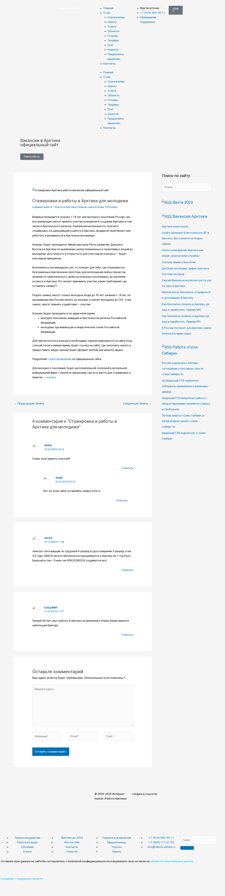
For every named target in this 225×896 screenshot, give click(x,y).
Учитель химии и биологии (179, 262)
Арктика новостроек (175, 226)
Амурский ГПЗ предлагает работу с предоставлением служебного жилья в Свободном (186, 403)
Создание (7, 878)
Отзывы (113, 35)
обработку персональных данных (171, 861)
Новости (113, 49)
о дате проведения (59, 359)
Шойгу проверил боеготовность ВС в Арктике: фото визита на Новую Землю (185, 238)
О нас (106, 12)
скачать (51, 377)
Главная (108, 8)
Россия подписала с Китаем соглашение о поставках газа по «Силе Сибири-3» (183, 368)
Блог (110, 45)
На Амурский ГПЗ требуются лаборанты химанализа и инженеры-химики (185, 386)
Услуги (112, 26)
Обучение (111, 207)
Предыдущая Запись (29, 403)
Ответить (127, 468)
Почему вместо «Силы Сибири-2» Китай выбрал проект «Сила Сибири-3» (183, 421)
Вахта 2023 (183, 202)
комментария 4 (42, 207)
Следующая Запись (137, 403)
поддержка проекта (30, 878)
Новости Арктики (65, 207)
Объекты (113, 31)
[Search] (187, 848)
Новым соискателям (91, 207)
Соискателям (116, 17)
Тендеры (113, 40)
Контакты (109, 63)
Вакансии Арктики (190, 216)
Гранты (112, 22)
